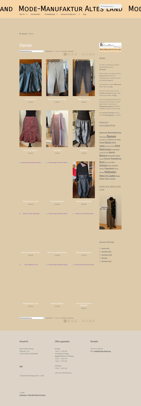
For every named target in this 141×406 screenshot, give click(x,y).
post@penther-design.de (102, 351)
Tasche (101, 169)
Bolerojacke (102, 137)
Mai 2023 (104, 258)
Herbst (101, 142)
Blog (84, 14)
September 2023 (106, 255)
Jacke (102, 145)
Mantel (112, 152)
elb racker (102, 69)
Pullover (107, 158)
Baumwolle (112, 132)
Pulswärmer (116, 158)
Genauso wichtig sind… (69, 14)
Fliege (115, 139)
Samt (110, 162)
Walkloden (110, 172)
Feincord (110, 139)
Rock (102, 161)
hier (110, 80)
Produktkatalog (50, 14)
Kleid (102, 149)
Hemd (119, 139)
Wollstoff (112, 179)
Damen (111, 136)
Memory (103, 155)
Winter (101, 179)
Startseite (25, 34)
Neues (118, 156)
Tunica (116, 169)
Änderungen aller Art (106, 106)
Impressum (23, 395)
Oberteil (101, 159)
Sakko (106, 162)
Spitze (109, 165)
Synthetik (115, 165)
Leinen (108, 149)
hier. (111, 86)
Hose (114, 142)
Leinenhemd (115, 149)
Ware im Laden (107, 175)
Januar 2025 (105, 248)
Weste (118, 176)
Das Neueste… (36, 14)
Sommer (103, 165)
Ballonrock (103, 132)
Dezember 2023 (106, 252)
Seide (113, 162)
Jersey (113, 146)
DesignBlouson (103, 139)
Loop (107, 152)
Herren (108, 142)
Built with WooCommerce (36, 395)
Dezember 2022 (106, 261)
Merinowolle (111, 156)
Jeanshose (107, 146)
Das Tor (22, 14)
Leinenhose (102, 152)
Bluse (119, 132)
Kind (117, 145)
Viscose (101, 172)
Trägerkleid (109, 168)
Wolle (107, 179)
